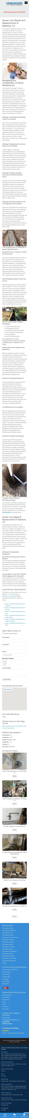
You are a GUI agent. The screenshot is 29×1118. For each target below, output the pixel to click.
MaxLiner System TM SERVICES (10, 969)
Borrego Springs (4, 1105)
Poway (2, 1088)
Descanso (12, 1064)
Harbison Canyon (22, 1055)
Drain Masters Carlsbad (8, 942)
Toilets (4, 1004)
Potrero (12, 1065)
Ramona (11, 1088)
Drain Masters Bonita (7, 953)
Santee (6, 1059)
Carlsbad (3, 1100)
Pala (25, 1086)
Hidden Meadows (19, 1086)
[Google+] (5, 988)
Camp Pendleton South (17, 1094)
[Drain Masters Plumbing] (14, 4)
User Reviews (19, 1033)
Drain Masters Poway (7, 949)
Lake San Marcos (13, 1081)
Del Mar (7, 1100)
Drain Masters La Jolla (7, 932)
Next (14, 916)
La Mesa (6, 1057)
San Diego (3, 1076)
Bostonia (7, 1054)
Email (4, 661)
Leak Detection (6, 974)
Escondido (7, 1086)
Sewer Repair (5, 979)
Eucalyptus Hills (7, 1055)
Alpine (2, 1054)
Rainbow (7, 1088)
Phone (5, 663)
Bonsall (3, 1086)
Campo (8, 1064)
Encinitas (12, 1100)
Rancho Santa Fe (21, 1081)
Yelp (17, 332)
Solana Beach (10, 728)
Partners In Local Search (14, 1041)
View (14, 776)
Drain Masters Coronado (8, 956)
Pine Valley (7, 1065)
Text (4, 665)
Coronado (3, 1110)
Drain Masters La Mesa (8, 928)
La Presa (3, 1070)
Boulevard (3, 1064)
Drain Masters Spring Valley (9, 960)
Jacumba (17, 1064)
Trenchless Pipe (6, 976)
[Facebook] (3, 988)
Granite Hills (15, 1055)
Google (11, 332)
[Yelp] (7, 988)
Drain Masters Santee (7, 944)
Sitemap (4, 963)
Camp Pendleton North (6, 1094)
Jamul (2, 1057)
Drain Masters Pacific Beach (9, 930)
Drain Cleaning (5, 981)
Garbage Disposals (7, 995)
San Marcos (4, 1089)
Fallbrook (13, 1086)
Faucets (4, 1002)
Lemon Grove (17, 1057)
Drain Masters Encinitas (8, 939)
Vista (13, 726)
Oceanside (17, 1100)
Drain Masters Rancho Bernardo (10, 937)
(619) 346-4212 (6, 512)
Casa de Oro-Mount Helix (15, 1054)
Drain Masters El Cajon (7, 935)
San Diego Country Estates (20, 1088)
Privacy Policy (5, 983)
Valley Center (10, 1089)
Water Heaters (5, 999)
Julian (21, 1064)
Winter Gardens (6, 726)
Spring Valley (18, 726)
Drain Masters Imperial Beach (9, 951)
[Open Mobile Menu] (26, 3)
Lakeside (11, 1057)
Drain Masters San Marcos (8, 946)
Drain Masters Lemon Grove (9, 958)
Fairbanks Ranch (5, 1081)
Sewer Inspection (6, 972)
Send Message (6, 679)
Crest (22, 1054)
